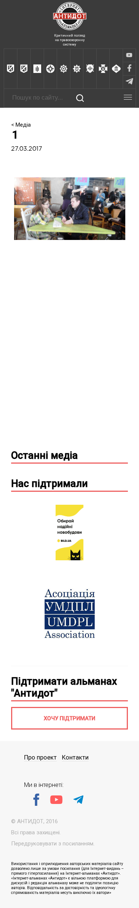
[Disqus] (69, 347)
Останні (44, 455)
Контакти (75, 757)
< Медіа (21, 124)
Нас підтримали (49, 484)
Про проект (40, 757)
